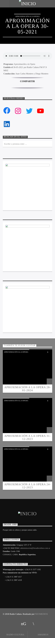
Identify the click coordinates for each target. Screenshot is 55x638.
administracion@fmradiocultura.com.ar (35, 548)
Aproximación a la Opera (27, 16)
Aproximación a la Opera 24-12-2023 (27, 486)
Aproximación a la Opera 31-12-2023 (27, 437)
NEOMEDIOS (41, 614)
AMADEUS (42, 634)
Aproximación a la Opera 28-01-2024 (27, 389)
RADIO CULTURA (15, 634)
